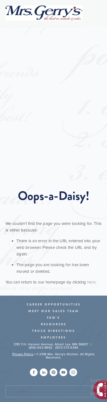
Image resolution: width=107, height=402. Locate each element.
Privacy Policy (22, 354)
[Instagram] (73, 372)
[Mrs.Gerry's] (53, 372)
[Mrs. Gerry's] (63, 372)
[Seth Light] (34, 372)
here (91, 282)
